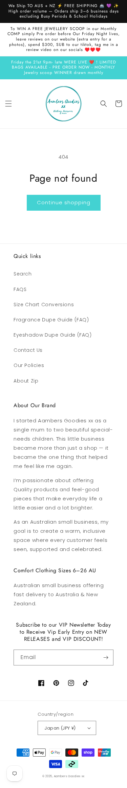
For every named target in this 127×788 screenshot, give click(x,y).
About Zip (26, 380)
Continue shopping (63, 202)
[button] (8, 103)
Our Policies (29, 365)
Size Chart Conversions (44, 304)
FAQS (20, 289)
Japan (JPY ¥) (60, 728)
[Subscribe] (105, 657)
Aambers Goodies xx (69, 776)
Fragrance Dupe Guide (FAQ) (51, 319)
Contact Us (28, 350)
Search (23, 273)
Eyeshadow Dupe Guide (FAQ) (53, 335)
